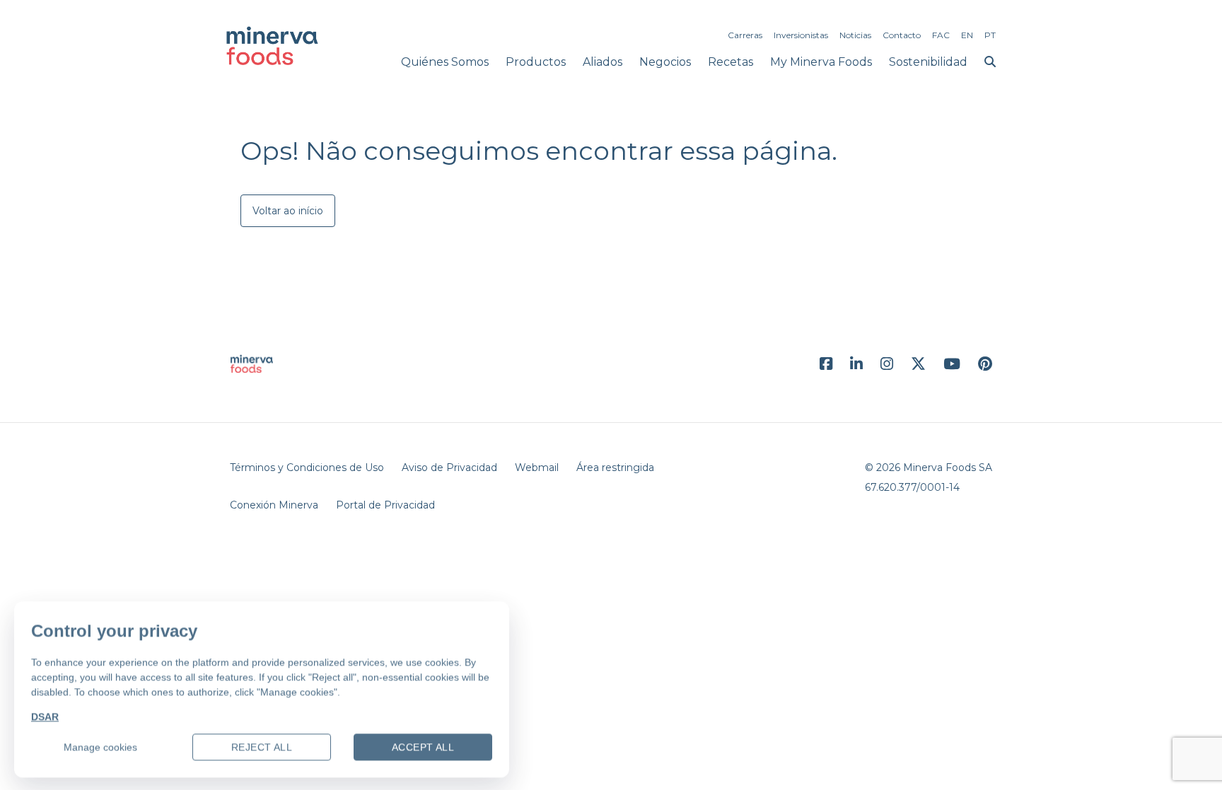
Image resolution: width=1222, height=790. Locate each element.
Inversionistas (801, 35)
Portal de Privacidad (385, 505)
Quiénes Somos (445, 62)
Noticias (855, 35)
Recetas (730, 62)
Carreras (745, 35)
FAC (941, 35)
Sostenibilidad (928, 62)
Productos (536, 62)
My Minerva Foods (821, 62)
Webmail (537, 467)
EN (967, 35)
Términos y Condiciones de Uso (307, 467)
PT (990, 35)
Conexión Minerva (274, 505)
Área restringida (615, 467)
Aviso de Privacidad (449, 467)
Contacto (902, 35)
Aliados (602, 62)
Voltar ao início (287, 210)
